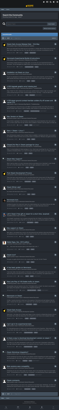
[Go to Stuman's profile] (4, 228)
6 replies (22, 80)
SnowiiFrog (9, 269)
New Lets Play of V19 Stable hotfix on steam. (23, 282)
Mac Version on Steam (15, 116)
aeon (8, 339)
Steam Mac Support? (14, 159)
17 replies (22, 249)
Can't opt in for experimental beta (19, 324)
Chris (8, 46)
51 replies (22, 194)
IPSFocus (33, 401)
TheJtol (9, 74)
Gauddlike (9, 215)
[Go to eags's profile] (4, 101)
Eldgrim (9, 256)
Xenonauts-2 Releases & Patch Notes (28, 60)
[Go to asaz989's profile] (4, 145)
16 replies (19, 389)
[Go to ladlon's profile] (4, 324)
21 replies (22, 139)
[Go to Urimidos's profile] (4, 353)
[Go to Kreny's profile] (4, 131)
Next (8, 38)
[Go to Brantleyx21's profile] (4, 159)
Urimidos (9, 354)
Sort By (54, 38)
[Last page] (12, 38)
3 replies (21, 95)
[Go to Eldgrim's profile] (4, 255)
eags (8, 104)
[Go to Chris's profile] (4, 45)
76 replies (20, 181)
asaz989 (9, 146)
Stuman (9, 229)
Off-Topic (23, 215)
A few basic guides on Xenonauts (19, 267)
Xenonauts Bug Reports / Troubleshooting (31, 88)
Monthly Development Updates (26, 46)
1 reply (21, 208)
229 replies (20, 318)
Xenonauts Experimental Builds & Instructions (23, 58)
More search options (50, 28)
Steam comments (13, 380)
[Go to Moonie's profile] (4, 200)
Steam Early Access (14, 310)
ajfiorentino (9, 118)
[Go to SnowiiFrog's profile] (4, 268)
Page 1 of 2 (17, 38)
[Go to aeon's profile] (4, 339)
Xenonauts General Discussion (29, 118)
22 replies (20, 66)
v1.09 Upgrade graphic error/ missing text (22, 86)
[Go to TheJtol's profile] (4, 73)
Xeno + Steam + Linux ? (15, 131)
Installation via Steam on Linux (18, 72)
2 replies (19, 111)
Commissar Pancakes (12, 243)
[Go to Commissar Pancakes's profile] (4, 243)
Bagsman (9, 88)
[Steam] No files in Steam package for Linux (23, 145)
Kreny (8, 132)
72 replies (20, 52)
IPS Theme (26, 401)
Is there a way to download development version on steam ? (29, 338)
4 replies (23, 222)
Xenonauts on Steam (14, 296)
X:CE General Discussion (26, 74)
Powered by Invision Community (29, 403)
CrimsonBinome (11, 297)
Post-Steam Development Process (19, 173)
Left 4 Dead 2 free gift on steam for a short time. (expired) (28, 214)
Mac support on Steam (15, 228)
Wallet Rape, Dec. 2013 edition (18, 242)
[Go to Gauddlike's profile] (4, 214)
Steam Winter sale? (14, 187)
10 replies (21, 304)
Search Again (51, 24)
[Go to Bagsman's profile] (4, 87)
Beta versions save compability (18, 366)
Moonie (9, 201)
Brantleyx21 (10, 160)
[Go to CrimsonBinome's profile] (4, 296)
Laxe (8, 188)
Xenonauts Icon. (13, 200)
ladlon (8, 325)
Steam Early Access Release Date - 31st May (23, 44)
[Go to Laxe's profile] (4, 188)
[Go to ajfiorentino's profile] (4, 117)
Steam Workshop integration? (17, 352)
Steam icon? (11, 255)
